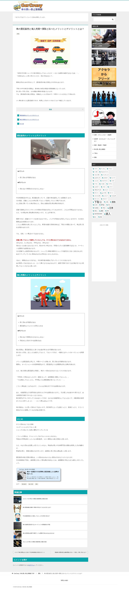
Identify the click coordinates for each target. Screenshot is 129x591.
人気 (107, 202)
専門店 (102, 205)
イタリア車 (96, 174)
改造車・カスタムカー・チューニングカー (104, 140)
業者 (108, 210)
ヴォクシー (105, 198)
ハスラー (96, 187)
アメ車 (95, 171)
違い (95, 216)
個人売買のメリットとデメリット (29, 119)
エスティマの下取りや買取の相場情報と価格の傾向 (35, 498)
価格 (114, 202)
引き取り (96, 208)
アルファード (104, 172)
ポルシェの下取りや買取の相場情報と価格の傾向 (35, 541)
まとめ (22, 123)
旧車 (111, 208)
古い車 (95, 204)
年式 (109, 204)
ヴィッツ (96, 199)
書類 (102, 211)
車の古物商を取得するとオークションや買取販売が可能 (36, 524)
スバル (95, 183)
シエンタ (96, 180)
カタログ (106, 177)
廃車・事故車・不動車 (100, 145)
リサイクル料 (97, 195)
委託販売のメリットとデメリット (29, 115)
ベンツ (106, 190)
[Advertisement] (106, 252)
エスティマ (97, 178)
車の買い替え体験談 (99, 149)
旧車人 (95, 210)
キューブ (113, 177)
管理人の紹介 (64, 580)
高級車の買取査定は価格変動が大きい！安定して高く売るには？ (70, 552)
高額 (101, 216)
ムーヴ (104, 193)
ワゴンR (113, 196)
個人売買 (31, 484)
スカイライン (105, 180)
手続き (104, 207)
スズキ (112, 180)
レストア (106, 195)
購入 (108, 214)
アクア (95, 168)
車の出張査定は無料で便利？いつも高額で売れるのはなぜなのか (38, 533)
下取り (96, 153)
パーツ (111, 187)
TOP (24, 573)
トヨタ (102, 183)
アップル (103, 168)
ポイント (96, 192)
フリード (97, 190)
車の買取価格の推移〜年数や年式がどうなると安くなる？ (37, 507)
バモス (104, 186)
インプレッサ (106, 174)
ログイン (31, 565)
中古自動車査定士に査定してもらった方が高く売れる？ (36, 516)
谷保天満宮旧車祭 (98, 213)
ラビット (111, 192)
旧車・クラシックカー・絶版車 (102, 135)
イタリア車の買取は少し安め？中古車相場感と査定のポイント (29, 552)
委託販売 (24, 484)
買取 (18, 33)
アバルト (110, 168)
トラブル (110, 183)
